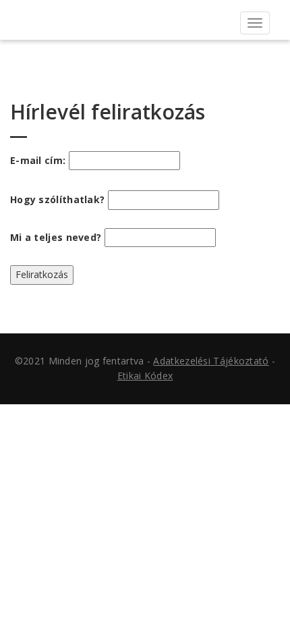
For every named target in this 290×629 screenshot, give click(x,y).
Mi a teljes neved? (55, 237)
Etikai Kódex (145, 375)
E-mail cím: (39, 160)
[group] (145, 309)
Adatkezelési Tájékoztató (210, 360)
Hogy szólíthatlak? (57, 199)
